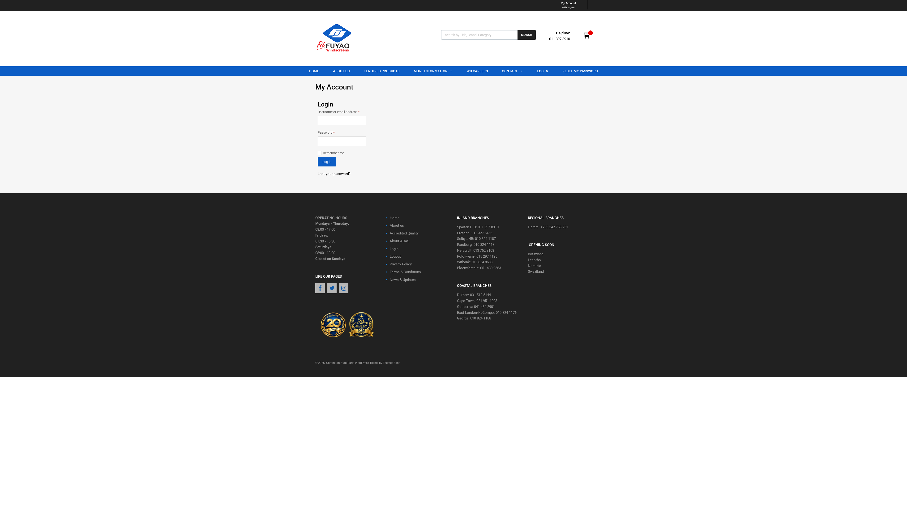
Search (526, 35)
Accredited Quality (404, 233)
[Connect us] (320, 288)
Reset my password (580, 71)
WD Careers (477, 71)
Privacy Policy (401, 264)
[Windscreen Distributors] (335, 56)
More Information (431, 71)
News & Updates (403, 280)
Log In (542, 71)
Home (314, 71)
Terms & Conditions (405, 272)
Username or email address (342, 111)
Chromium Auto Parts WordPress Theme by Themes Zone (363, 363)
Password (332, 132)
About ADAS (399, 241)
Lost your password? (334, 174)
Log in (326, 162)
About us (341, 71)
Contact (510, 71)
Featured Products (382, 71)
